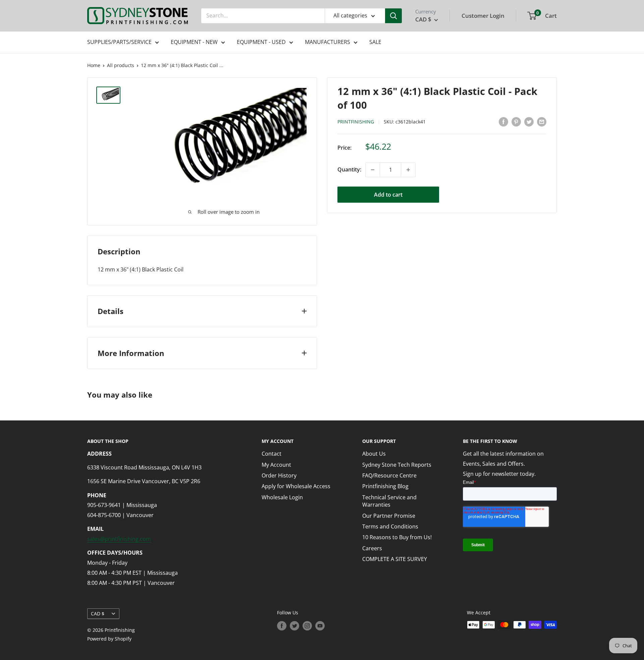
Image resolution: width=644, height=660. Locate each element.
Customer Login (483, 15)
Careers (372, 548)
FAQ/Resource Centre (389, 475)
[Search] (393, 15)
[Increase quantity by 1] (408, 170)
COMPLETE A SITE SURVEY (394, 559)
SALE (375, 42)
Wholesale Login (282, 497)
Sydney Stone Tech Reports (396, 464)
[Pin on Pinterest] (516, 121)
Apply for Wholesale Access (296, 486)
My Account (276, 464)
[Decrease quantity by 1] (373, 170)
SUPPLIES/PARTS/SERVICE (119, 42)
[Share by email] (541, 121)
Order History (279, 475)
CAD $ (97, 613)
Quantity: (349, 169)
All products (120, 65)
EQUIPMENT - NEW (194, 42)
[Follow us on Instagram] (307, 625)
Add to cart (388, 194)
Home (93, 65)
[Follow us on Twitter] (294, 625)
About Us (374, 453)
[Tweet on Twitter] (529, 121)
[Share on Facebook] (503, 121)
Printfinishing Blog (385, 486)
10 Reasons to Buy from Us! (397, 537)
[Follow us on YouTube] (320, 625)
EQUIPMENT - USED (261, 42)
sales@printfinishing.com (119, 539)
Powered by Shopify (109, 639)
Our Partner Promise (388, 515)
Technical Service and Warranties (389, 501)
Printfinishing (355, 122)
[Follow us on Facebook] (281, 625)
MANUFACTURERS (327, 42)
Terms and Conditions (390, 526)
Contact (271, 453)
